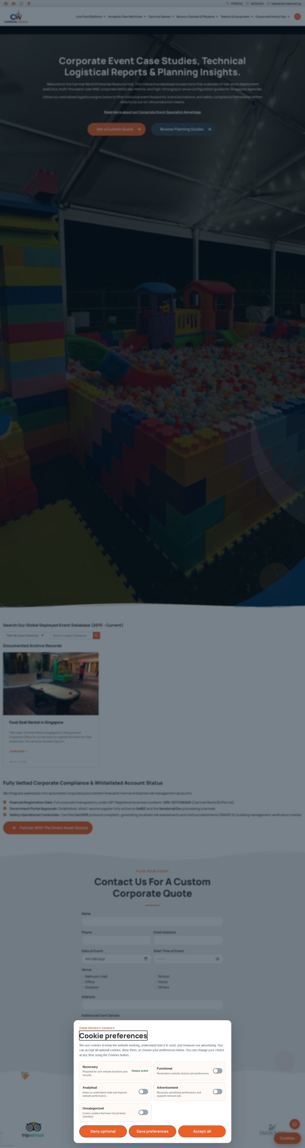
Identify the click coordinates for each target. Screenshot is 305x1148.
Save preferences (152, 1131)
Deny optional (103, 1131)
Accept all (202, 1131)
